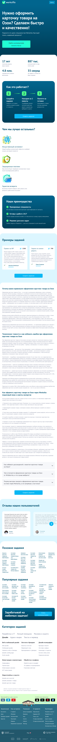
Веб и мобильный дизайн (10, 642)
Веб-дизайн (5, 645)
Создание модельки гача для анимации (42, 597)
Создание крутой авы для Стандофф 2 (5, 598)
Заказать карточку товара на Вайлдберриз (5, 555)
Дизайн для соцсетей (8, 678)
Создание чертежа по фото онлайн (5, 586)
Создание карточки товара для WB (33, 555)
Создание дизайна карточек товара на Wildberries (23, 569)
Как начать (3, 711)
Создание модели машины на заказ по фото (33, 593)
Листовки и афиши (44, 648)
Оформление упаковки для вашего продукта (51, 555)
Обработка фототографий (31, 663)
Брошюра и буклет (44, 645)
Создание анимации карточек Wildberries (33, 563)
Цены (2, 714)
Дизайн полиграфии (45, 642)
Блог (24, 716)
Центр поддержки (27, 711)
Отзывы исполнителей (38, 721)
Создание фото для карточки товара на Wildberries (23, 560)
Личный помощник (49, 723)
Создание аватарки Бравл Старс (15, 592)
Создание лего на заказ (42, 585)
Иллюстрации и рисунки (8, 668)
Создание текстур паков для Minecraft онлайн (32, 600)
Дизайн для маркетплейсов (42, 561)
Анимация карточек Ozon (24, 553)
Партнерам (13, 719)
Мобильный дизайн (7, 648)
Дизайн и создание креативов (10, 688)
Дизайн (47, 716)
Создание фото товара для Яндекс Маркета (15, 569)
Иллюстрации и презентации (12, 660)
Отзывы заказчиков (37, 719)
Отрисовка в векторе (29, 668)
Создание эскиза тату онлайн (23, 597)
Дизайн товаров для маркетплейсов (42, 566)
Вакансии (25, 714)
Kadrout (25, 721)
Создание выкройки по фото (32, 586)
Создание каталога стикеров (13, 563)
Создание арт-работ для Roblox (23, 586)
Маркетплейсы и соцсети (10, 675)
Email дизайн (5, 655)
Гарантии (3, 719)
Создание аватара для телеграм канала (42, 591)
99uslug (25, 723)
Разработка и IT (49, 714)
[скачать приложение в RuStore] (53, 700)
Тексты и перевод (49, 721)
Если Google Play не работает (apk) (42, 702)
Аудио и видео (48, 719)
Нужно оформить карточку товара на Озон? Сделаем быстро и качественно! (20, 690)
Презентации (5, 665)
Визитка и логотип (26, 645)
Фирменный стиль (26, 648)
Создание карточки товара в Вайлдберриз (5, 563)
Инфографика (6, 663)
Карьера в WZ (36, 714)
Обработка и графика (31, 660)
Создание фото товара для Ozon (33, 570)
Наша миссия (36, 711)
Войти (52, 2)
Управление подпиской (16, 723)
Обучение (13, 714)
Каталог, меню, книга (44, 653)
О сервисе (13, 711)
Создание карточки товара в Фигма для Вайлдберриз (14, 556)
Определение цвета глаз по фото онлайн (5, 592)
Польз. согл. (36, 716)
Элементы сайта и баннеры (9, 650)
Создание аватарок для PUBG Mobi (15, 586)
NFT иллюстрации (7, 670)
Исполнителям (14, 716)
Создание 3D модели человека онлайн (15, 598)
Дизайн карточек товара (9, 683)
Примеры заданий (5, 716)
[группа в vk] (3, 700)
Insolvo (25, 719)
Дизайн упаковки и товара (9, 680)
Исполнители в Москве (50, 726)
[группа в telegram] (8, 700)
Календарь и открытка (45, 650)
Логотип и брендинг (28, 642)
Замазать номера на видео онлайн (51, 587)
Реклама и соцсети (49, 711)
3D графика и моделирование (32, 665)
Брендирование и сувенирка (28, 650)
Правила (13, 721)
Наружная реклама (44, 655)
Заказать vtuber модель (23, 592)
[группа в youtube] (13, 700)
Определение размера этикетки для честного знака (42, 555)
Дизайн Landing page (8, 653)
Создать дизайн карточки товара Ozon (5, 570)
